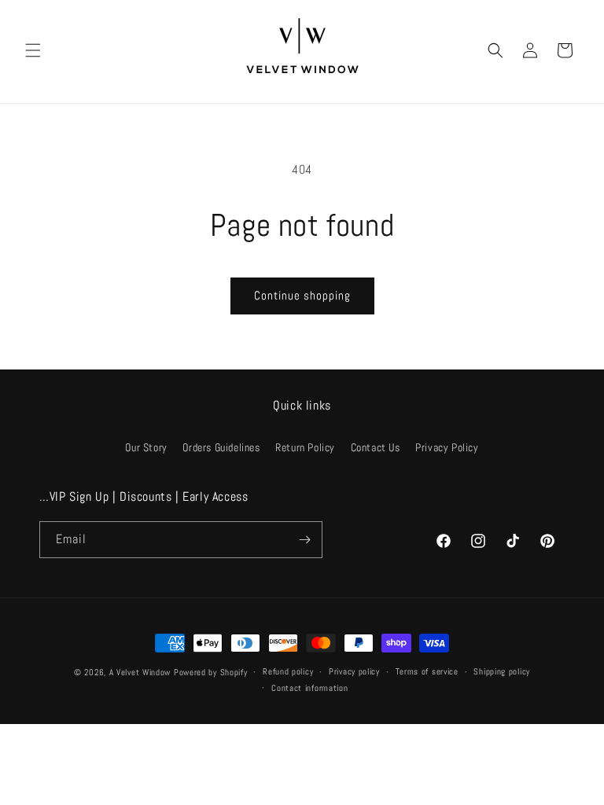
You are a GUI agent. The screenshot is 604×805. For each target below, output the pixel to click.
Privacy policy (354, 671)
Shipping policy (501, 671)
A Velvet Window (140, 672)
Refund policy (288, 671)
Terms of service (427, 671)
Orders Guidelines (221, 447)
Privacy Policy (446, 447)
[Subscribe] (304, 539)
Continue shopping (302, 295)
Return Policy (305, 447)
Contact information (309, 687)
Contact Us (375, 447)
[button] (33, 50)
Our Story (146, 447)
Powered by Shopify (211, 672)
